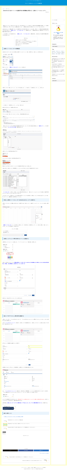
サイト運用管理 (43, 467)
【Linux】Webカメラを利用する (57, 64)
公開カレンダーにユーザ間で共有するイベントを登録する (24, 42)
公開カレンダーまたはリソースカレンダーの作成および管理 (13, 416)
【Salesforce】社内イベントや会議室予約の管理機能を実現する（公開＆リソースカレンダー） (58, 71)
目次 (24, 38)
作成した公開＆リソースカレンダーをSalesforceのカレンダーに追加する (26, 41)
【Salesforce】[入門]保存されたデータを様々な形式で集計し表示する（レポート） (58, 67)
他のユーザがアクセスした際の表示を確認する (22, 43)
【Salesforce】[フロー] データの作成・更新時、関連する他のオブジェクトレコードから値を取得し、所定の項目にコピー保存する (58, 60)
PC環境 (32, 467)
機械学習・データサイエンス (37, 467)
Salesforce (4, 433)
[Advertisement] (26, 18)
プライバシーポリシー (24, 467)
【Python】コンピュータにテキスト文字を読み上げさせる (58, 75)
